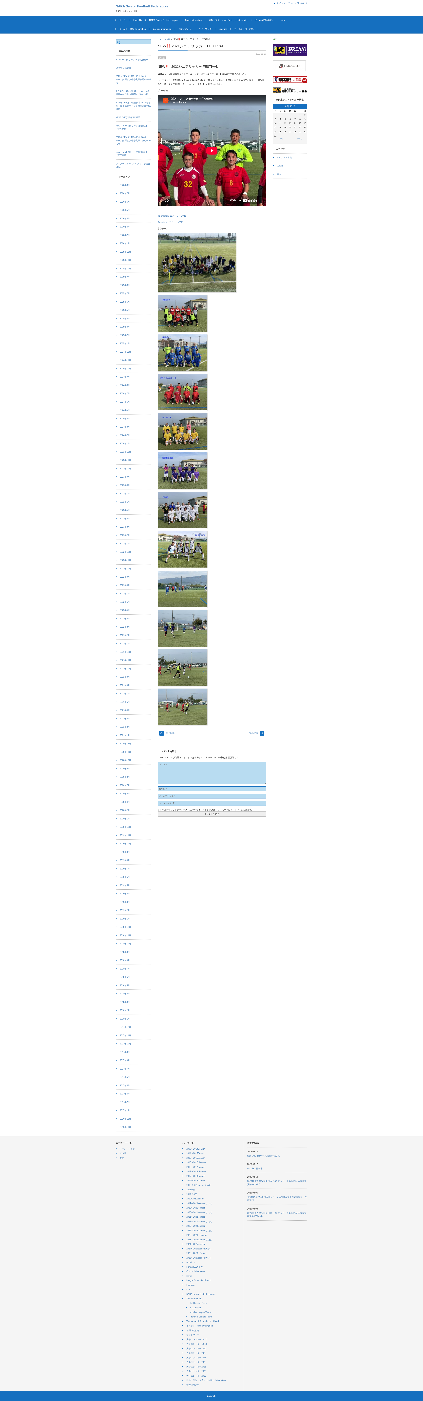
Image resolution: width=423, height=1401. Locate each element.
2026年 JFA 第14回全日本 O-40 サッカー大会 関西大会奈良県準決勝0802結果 (133, 105)
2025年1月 (125, 343)
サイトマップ (205, 29)
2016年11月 (125, 1127)
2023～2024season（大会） (199, 1239)
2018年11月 (125, 935)
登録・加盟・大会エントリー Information (228, 20)
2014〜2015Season (195, 1153)
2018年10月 (125, 943)
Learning (223, 29)
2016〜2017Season (195, 1167)
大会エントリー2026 (244, 29)
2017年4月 (125, 1085)
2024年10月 (125, 368)
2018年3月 (125, 1002)
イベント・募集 (284, 157)
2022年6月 (125, 602)
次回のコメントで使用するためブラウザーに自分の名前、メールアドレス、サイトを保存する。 (208, 810)
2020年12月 (125, 743)
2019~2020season (195, 1198)
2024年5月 (125, 410)
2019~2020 (191, 1194)
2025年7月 (125, 293)
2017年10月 (125, 1043)
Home (189, 1276)
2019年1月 (125, 918)
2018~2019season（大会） (199, 1185)
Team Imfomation (193, 20)
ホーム (122, 20)
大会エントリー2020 (196, 1353)
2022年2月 (125, 635)
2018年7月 (125, 969)
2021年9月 (125, 677)
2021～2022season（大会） (199, 1221)
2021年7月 (125, 693)
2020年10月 (125, 760)
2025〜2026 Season (196, 1253)
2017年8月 (125, 1060)
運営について (192, 1385)
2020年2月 (125, 810)
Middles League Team (200, 1312)
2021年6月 (125, 702)
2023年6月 (125, 502)
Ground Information (162, 29)
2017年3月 (125, 1093)
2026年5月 (125, 210)
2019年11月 (125, 835)
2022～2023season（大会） (199, 1230)
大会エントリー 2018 (196, 1344)
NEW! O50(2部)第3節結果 (128, 117)
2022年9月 (125, 577)
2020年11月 (125, 752)
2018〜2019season (195, 1180)
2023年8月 (125, 485)
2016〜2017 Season (196, 1162)
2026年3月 (125, 226)
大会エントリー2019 (196, 1348)
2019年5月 (125, 885)
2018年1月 (125, 1019)
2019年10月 (125, 843)
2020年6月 (125, 793)
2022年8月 (125, 585)
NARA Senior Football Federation (142, 6)
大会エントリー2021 (196, 1357)
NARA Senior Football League (163, 20)
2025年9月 (125, 277)
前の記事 (170, 733)
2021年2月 (125, 727)
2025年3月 (125, 327)
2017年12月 (125, 1027)
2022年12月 (125, 552)
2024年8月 (125, 385)
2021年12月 (125, 652)
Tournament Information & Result (202, 1321)
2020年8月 (125, 777)
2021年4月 (125, 718)
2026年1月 (125, 243)
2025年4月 (125, 318)
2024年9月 (125, 377)
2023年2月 (125, 535)
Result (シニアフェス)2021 (170, 222)
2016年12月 (125, 1119)
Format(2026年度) (263, 20)
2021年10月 (125, 668)
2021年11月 (125, 660)
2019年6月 (125, 877)
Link (188, 1289)
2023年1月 (125, 543)
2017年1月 (125, 1110)
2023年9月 (125, 477)
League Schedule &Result (198, 1280)
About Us (137, 20)
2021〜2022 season (195, 1217)
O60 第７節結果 (123, 68)
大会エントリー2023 (196, 1367)
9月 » (300, 139)
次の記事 (253, 733)
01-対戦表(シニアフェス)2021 (172, 216)
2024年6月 (125, 402)
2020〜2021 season (195, 1208)
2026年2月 (125, 235)
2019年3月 (125, 902)
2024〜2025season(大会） (199, 1248)
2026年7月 (125, 193)
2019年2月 (125, 910)
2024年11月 (125, 360)
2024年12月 (125, 352)
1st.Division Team (198, 1303)
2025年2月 (125, 335)
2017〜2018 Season (196, 1171)
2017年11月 (125, 1035)
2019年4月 (125, 893)
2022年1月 (125, 643)
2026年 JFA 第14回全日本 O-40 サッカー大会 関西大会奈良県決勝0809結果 (133, 79)
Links (282, 20)
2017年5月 (125, 1077)
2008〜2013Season (195, 1149)
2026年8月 (125, 185)
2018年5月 (125, 985)
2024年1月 (125, 443)
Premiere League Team (201, 1316)
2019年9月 (125, 852)
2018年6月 (125, 977)
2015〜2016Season (195, 1158)
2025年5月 (125, 310)
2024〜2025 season (195, 1244)
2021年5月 (125, 710)
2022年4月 (125, 618)
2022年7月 (125, 593)
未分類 (167, 39)
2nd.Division (195, 1307)
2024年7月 (125, 393)
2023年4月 (125, 518)
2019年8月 (125, 860)
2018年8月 (125, 960)
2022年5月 (125, 610)
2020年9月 (125, 768)
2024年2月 (125, 435)
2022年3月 (125, 627)
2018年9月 (125, 952)
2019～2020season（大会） (199, 1203)
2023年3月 (125, 527)
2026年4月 (125, 218)
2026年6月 (125, 202)
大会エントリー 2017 (196, 1339)
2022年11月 (125, 560)
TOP (159, 39)
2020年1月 (125, 818)
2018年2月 (125, 1010)
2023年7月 (125, 493)
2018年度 (190, 1189)
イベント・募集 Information (132, 29)
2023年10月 (125, 468)
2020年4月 (125, 802)
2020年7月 (125, 785)
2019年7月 (125, 868)
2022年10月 (125, 568)
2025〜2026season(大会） (199, 1258)
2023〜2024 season (196, 1235)
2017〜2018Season (195, 1176)
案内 (279, 174)
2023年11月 (125, 460)
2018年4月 (125, 993)
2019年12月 (125, 827)
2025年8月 (125, 285)
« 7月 (280, 139)
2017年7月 (125, 1069)
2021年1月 (125, 735)
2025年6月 (125, 302)
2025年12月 (125, 252)
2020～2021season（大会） (199, 1212)
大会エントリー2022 (196, 1362)
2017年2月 (125, 1102)
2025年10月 (125, 268)
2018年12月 (125, 927)
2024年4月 (125, 418)
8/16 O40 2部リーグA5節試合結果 (132, 59)
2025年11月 (125, 260)
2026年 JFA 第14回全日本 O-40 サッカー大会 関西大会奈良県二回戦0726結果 (133, 140)
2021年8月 (125, 685)
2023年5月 (125, 510)
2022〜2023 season (195, 1226)
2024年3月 (125, 427)
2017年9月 (125, 1052)
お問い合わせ (185, 29)
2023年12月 (125, 452)
